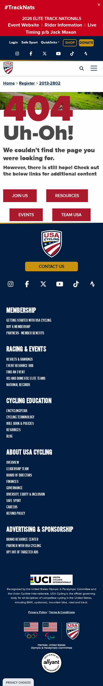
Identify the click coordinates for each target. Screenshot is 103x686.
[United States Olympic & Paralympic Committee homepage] (51, 635)
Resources (67, 196)
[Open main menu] (94, 68)
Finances (12, 482)
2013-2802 (49, 83)
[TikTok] (72, 54)
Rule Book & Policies (20, 424)
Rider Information (63, 25)
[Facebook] (31, 54)
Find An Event (15, 372)
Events (26, 215)
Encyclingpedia (16, 411)
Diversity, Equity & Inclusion (25, 494)
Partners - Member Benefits (25, 333)
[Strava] (85, 54)
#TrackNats (19, 8)
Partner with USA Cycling (23, 546)
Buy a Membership (18, 327)
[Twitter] (44, 54)
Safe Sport (29, 42)
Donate (86, 43)
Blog (9, 436)
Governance (14, 488)
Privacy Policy (37, 612)
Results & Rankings (19, 359)
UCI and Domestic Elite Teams (25, 379)
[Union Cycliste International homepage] (51, 580)
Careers (11, 507)
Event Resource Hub (19, 366)
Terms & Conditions (61, 612)
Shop (70, 43)
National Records (18, 385)
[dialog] (18, 682)
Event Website (23, 25)
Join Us (20, 196)
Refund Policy (15, 513)
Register (27, 83)
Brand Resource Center (22, 539)
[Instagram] (17, 54)
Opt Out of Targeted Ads (22, 552)
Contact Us (51, 266)
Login (13, 42)
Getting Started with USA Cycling (28, 320)
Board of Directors (19, 475)
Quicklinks (49, 42)
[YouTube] (58, 54)
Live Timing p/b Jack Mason (61, 29)
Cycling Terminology (20, 417)
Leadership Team (17, 469)
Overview (12, 463)
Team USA (71, 215)
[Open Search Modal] (81, 68)
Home (9, 83)
